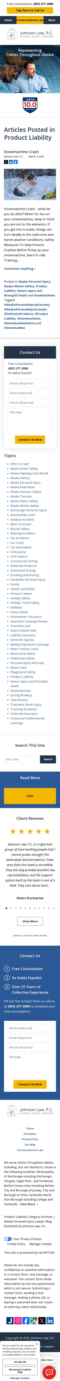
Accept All (20, 1361)
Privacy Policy (30, 1139)
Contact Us (30, 352)
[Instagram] (18, 1320)
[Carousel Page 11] (53, 908)
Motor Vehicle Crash (24, 649)
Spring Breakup (21, 695)
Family (14, 584)
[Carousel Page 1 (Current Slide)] (6, 908)
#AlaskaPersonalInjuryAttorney (26, 305)
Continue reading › (19, 268)
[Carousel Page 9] (44, 908)
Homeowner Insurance (25, 617)
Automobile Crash (22, 515)
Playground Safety (23, 672)
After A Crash (19, 464)
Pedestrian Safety (22, 658)
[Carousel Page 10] (49, 908)
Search (48, 759)
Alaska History (20, 478)
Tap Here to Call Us (30, 10)
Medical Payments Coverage (29, 644)
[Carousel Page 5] (25, 908)
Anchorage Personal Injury (28, 510)
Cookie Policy (16, 1244)
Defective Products (23, 566)
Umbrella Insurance (24, 714)
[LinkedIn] (50, 1320)
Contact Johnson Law (30, 20)
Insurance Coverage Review (29, 621)
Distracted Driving (23, 570)
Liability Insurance (23, 635)
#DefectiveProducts (18, 314)
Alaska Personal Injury (34, 281)
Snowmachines (44, 295)
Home (8, 20)
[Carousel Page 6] (30, 908)
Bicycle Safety (19, 529)
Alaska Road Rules (22, 487)
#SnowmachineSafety (19, 323)
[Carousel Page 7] (34, 908)
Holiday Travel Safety (25, 603)
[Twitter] (42, 1320)
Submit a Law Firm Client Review (30, 935)
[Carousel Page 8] (39, 908)
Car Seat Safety (20, 547)
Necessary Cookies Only (20, 1371)
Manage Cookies (40, 1244)
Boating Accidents (22, 533)
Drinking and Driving (24, 575)
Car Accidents (19, 538)
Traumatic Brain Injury (26, 704)
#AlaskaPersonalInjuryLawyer (25, 309)
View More (30, 921)
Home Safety (19, 612)
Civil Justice (18, 552)
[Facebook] (26, 1320)
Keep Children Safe (23, 630)
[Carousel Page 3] (15, 908)
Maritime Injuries (22, 640)
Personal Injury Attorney (27, 663)
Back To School (20, 524)
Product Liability (21, 677)
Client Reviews (30, 818)
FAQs (30, 796)
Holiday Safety (20, 598)
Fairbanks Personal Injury (27, 579)
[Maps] (34, 1320)
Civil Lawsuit (19, 556)
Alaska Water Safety (24, 501)
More (51, 20)
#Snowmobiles (14, 328)
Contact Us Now (30, 439)
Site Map (30, 1144)
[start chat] (49, 1372)
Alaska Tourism (21, 496)
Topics (10, 455)
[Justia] (10, 1320)
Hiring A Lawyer (21, 593)
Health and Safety (22, 589)
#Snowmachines (28, 318)
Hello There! (47, 1360)
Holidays (16, 607)
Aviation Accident (22, 519)
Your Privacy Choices (27, 1239)
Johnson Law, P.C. (43, 1338)
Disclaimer (30, 1134)
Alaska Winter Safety (19, 286)
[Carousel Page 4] (20, 908)
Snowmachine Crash (21, 152)
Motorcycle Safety (22, 653)
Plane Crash (18, 667)
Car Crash (17, 543)
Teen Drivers (19, 700)
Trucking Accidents (23, 709)
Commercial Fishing (24, 561)
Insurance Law (20, 626)
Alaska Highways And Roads (29, 473)
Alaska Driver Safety (24, 469)
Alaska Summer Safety (25, 492)
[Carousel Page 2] (11, 908)
